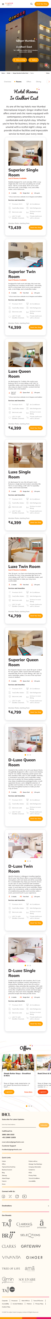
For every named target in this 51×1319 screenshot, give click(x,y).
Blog (3, 1172)
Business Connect (7, 1169)
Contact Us (32, 1169)
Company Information (35, 1167)
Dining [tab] (38, 82)
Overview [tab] (7, 82)
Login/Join (9, 1092)
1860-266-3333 (8, 1135)
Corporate (5, 1300)
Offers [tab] (28, 82)
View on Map (20, 60)
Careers (4, 1181)
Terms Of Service (38, 1300)
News (3, 1184)
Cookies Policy (6, 1307)
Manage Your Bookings (35, 1164)
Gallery (34, 60)
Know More (28, 1092)
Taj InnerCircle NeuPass (8, 1167)
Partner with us (33, 1161)
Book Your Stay (35, 227)
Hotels (8, 73)
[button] (25, 1205)
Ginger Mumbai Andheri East (20, 73)
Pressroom (14, 1300)
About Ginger (6, 1178)
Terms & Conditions (34, 1178)
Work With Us (26, 1300)
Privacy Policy (33, 1175)
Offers (4, 1164)
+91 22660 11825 (9, 1137)
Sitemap (4, 1175)
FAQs (30, 1172)
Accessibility (32, 1181)
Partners (29, 1304)
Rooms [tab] (18, 82)
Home (3, 73)
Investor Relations (18, 1304)
